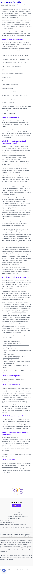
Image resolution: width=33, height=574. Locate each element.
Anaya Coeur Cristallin (11, 2)
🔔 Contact (16, 505)
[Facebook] (14, 502)
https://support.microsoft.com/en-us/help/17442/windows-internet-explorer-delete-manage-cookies (16, 345)
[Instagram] (21, 502)
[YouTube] (16, 502)
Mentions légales (18, 514)
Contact (18, 512)
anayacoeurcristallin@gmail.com (13, 66)
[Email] (12, 502)
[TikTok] (18, 502)
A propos (18, 510)
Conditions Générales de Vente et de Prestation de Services (18, 517)
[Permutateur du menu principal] (31, 3)
